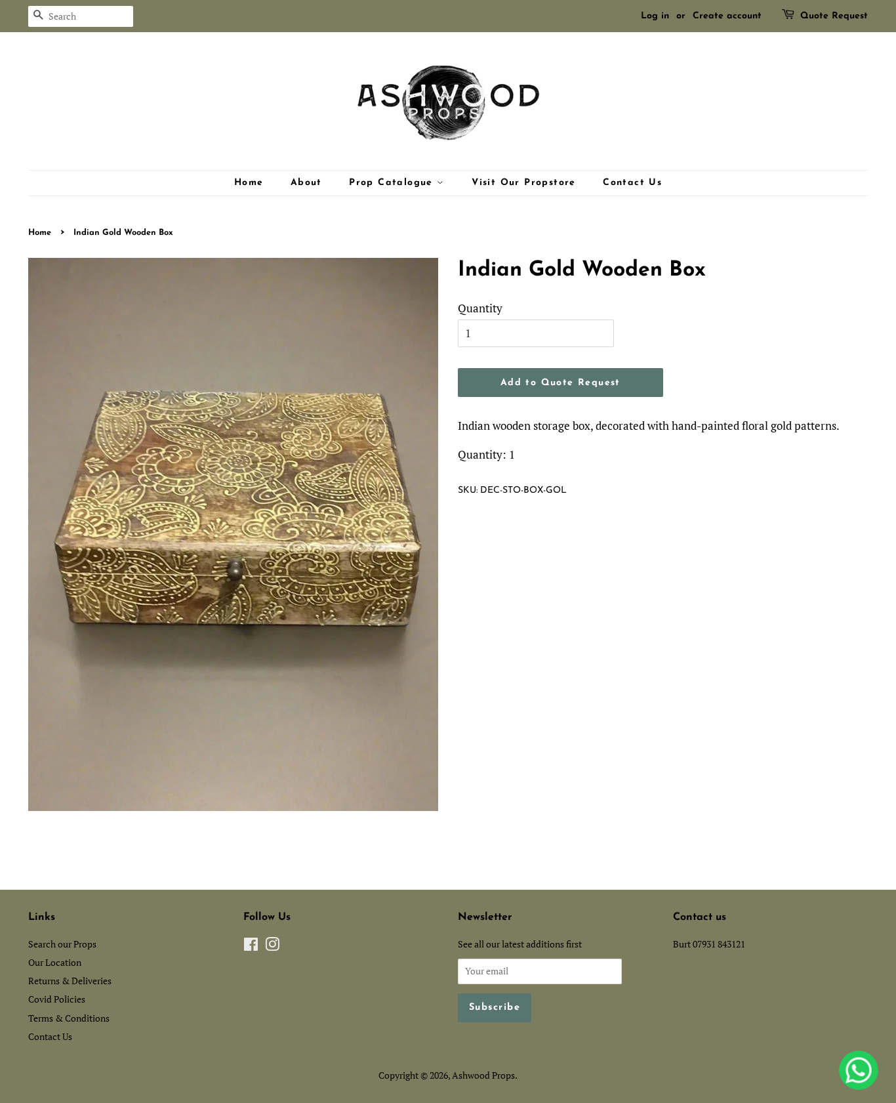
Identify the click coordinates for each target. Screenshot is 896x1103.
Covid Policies (56, 999)
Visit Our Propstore (524, 183)
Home (249, 183)
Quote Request (834, 16)
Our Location (54, 962)
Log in (655, 16)
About (306, 183)
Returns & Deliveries (70, 980)
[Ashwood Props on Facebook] (250, 946)
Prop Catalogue (393, 183)
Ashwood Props (483, 1075)
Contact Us (632, 183)
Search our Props (62, 944)
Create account (727, 16)
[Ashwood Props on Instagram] (272, 946)
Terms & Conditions (69, 1018)
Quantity (480, 308)
